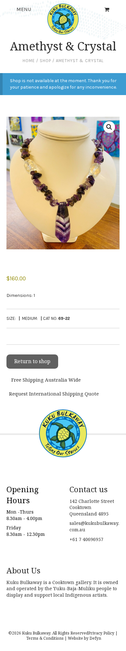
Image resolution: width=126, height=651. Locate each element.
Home (29, 60)
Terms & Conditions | (46, 638)
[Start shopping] (107, 9)
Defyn (95, 638)
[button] (109, 127)
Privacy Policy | (103, 633)
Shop (45, 60)
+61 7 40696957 (86, 539)
